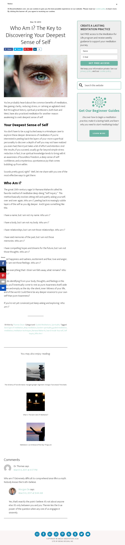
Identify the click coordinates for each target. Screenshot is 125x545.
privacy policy (86, 71)
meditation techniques (22, 330)
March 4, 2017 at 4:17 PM (25, 470)
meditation (8, 330)
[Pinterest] (3, 275)
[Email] (3, 282)
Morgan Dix (24, 489)
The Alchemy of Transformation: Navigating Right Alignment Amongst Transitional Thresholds (36, 384)
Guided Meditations (43, 324)
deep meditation (30, 327)
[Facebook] (3, 263)
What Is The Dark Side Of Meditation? (35, 414)
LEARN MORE (99, 133)
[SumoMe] (3, 288)
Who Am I (38, 333)
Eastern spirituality (44, 327)
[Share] (35, 49)
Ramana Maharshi (39, 330)
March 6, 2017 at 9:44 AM (31, 493)
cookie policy (105, 71)
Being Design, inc (65, 541)
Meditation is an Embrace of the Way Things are (36, 444)
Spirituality (56, 324)
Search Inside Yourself (54, 330)
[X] (3, 269)
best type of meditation (13, 327)
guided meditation (59, 327)
